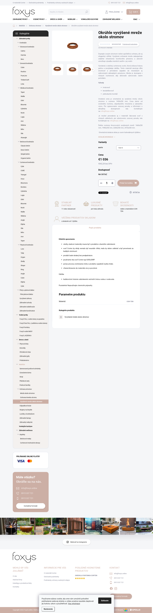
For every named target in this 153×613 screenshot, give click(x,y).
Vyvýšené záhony (26, 298)
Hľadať (86, 12)
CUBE (23, 170)
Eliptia (23, 224)
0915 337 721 (27, 493)
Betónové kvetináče (27, 142)
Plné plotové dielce (26, 294)
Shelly (23, 261)
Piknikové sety (24, 381)
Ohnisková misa (25, 352)
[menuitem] (21, 19)
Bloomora (24, 183)
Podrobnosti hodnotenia (130, 44)
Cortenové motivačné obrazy (30, 443)
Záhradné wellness (25, 430)
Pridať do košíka (126, 183)
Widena (23, 125)
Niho (22, 129)
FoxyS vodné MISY (26, 331)
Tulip (22, 253)
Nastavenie (48, 609)
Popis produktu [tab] (95, 228)
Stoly (21, 377)
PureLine (24, 76)
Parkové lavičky (25, 385)
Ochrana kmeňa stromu (28, 397)
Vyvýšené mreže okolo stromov (31, 401)
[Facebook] (111, 588)
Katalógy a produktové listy (22, 583)
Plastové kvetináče (26, 245)
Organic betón (26, 158)
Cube (22, 67)
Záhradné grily (25, 356)
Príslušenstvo (24, 360)
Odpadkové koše (25, 406)
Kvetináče (23, 43)
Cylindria (24, 109)
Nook (22, 113)
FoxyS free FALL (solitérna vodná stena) (33, 323)
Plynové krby (24, 344)
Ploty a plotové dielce (27, 290)
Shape (23, 265)
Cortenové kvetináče (27, 162)
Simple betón (25, 154)
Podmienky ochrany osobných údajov (60, 3)
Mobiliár (22, 364)
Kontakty (16, 587)
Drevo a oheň (23, 340)
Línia (22, 84)
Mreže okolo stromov (27, 393)
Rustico (23, 71)
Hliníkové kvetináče (26, 88)
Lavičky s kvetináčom (27, 414)
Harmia (23, 55)
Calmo (23, 51)
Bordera (23, 187)
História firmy (17, 580)
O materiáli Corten (19, 3)
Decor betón (25, 150)
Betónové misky (25, 439)
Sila (22, 133)
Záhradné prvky (24, 38)
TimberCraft (25, 80)
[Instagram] (115, 588)
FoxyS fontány (25, 327)
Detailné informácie (105, 137)
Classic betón (25, 146)
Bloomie (23, 104)
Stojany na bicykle (26, 410)
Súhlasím (105, 601)
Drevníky (23, 348)
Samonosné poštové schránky (30, 369)
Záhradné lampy (25, 418)
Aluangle (24, 137)
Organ (23, 257)
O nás (15, 576)
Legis (22, 117)
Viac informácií (74, 604)
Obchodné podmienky (36, 3)
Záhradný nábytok (26, 422)
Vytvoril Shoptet (117, 610)
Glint (22, 100)
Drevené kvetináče (26, 63)
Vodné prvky (23, 315)
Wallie (23, 96)
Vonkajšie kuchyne (25, 426)
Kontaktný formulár (31, 506)
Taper (23, 92)
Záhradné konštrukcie (27, 311)
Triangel (23, 175)
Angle (23, 220)
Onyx (22, 179)
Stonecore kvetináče (27, 47)
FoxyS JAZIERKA (25, 335)
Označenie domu (25, 373)
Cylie (22, 166)
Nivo (22, 59)
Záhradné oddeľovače (27, 307)
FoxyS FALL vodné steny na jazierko (32, 319)
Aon (22, 121)
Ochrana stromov (26, 389)
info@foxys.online (29, 488)
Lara (22, 249)
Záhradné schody (26, 302)
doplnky (22, 434)
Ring (22, 269)
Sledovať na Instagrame (78, 542)
